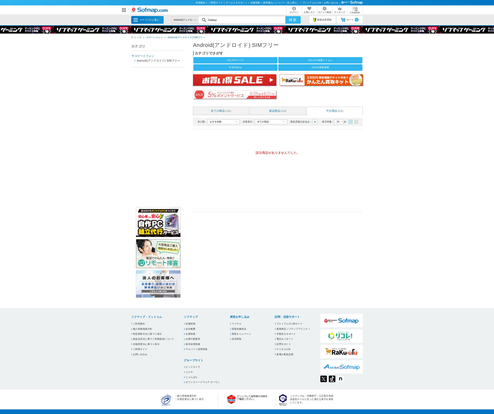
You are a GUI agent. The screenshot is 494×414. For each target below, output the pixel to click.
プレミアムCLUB (311, 2)
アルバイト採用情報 (196, 349)
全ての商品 (221, 110)
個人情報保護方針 (142, 329)
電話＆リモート (285, 339)
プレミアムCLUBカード (290, 323)
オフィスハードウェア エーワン (203, 382)
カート (351, 19)
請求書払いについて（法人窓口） (281, 2)
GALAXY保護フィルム (320, 60)
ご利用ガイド (215, 2)
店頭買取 (236, 339)
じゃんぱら (192, 377)
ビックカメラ (193, 367)
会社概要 (190, 329)
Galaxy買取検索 (320, 67)
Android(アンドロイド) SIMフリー (186, 37)
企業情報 (190, 334)
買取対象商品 (239, 329)
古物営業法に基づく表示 (146, 344)
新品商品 (278, 110)
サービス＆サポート (236, 2)
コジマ (189, 372)
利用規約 (200, 2)
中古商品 (334, 110)
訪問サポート (284, 344)
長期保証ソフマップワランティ (293, 329)
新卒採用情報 (193, 344)
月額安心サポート (286, 334)
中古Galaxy (235, 67)
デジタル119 (283, 349)
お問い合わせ (331, 2)
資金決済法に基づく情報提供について (153, 339)
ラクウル (236, 323)
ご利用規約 (139, 323)
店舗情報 (255, 2)
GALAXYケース (235, 60)
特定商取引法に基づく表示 (147, 334)
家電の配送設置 (285, 354)
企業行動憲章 (193, 339)
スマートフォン (154, 37)
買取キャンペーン (241, 334)
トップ (137, 37)
